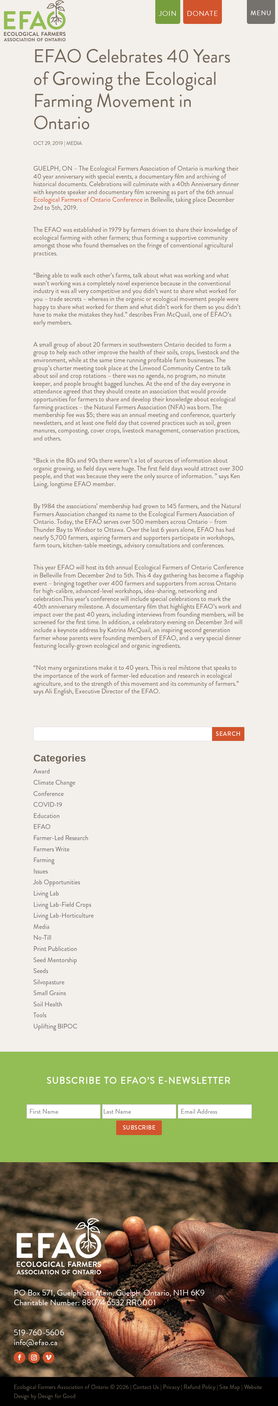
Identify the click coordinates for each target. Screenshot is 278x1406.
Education (46, 816)
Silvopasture (48, 982)
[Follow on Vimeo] (48, 1357)
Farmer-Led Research (60, 838)
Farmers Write (51, 849)
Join (168, 15)
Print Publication (55, 949)
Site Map (229, 1387)
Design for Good (57, 1396)
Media (74, 143)
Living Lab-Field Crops (62, 904)
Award (41, 771)
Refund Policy (199, 1387)
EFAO (42, 826)
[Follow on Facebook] (19, 1357)
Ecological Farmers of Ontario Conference (88, 199)
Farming (43, 860)
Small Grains (49, 993)
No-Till (42, 937)
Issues (40, 871)
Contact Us (146, 1387)
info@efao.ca (36, 1342)
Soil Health (47, 1004)
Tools (39, 1015)
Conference (48, 793)
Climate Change (54, 782)
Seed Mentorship (55, 960)
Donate (202, 15)
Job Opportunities (56, 882)
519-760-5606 (39, 1333)
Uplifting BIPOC (55, 1026)
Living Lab (46, 893)
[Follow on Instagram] (34, 1357)
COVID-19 (47, 804)
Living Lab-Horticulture (63, 915)
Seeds (40, 971)
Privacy (171, 1387)
